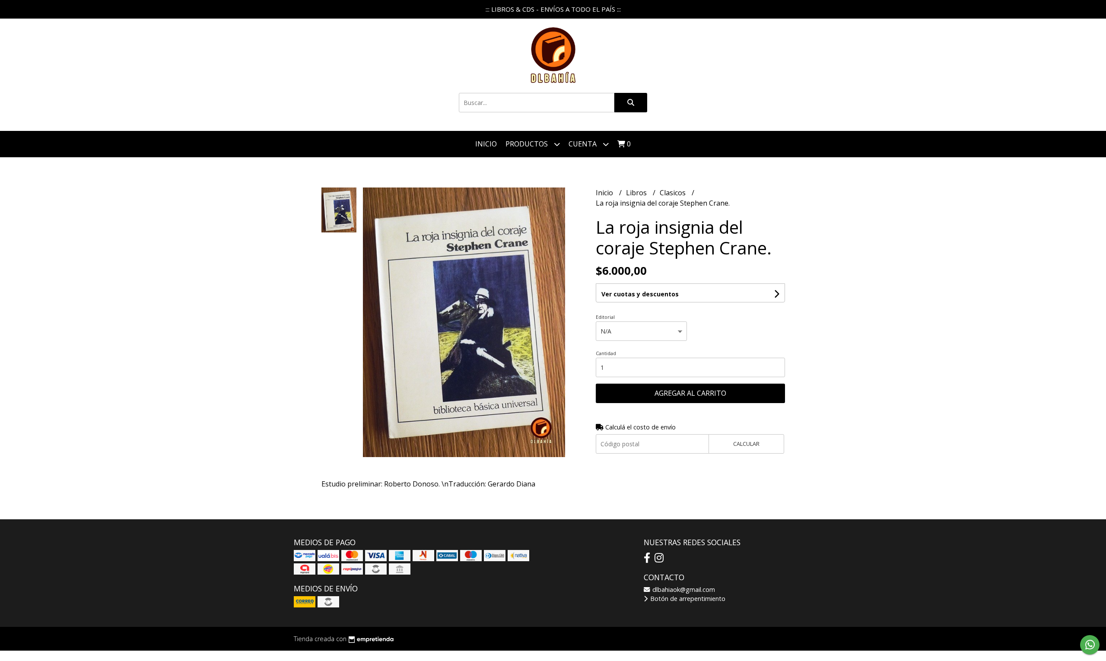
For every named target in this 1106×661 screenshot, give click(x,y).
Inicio (486, 144)
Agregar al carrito (690, 393)
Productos (527, 144)
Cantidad (606, 353)
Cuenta (583, 144)
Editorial (605, 317)
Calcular (746, 444)
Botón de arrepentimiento (686, 598)
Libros (637, 192)
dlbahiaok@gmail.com (683, 589)
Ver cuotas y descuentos (640, 294)
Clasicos (673, 192)
